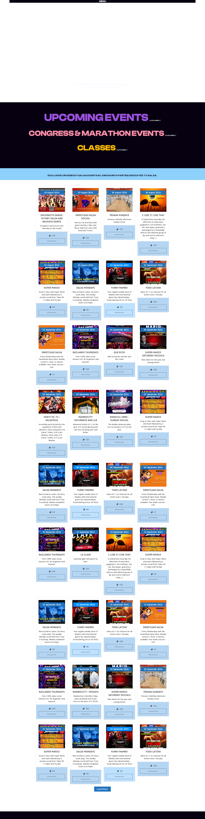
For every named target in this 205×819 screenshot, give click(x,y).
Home (57, 812)
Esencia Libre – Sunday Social (119, 418)
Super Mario (52, 287)
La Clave (86, 554)
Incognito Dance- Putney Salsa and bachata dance (51, 218)
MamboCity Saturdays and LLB (85, 418)
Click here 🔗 (155, 120)
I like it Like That (153, 215)
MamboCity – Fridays (86, 692)
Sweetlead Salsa (52, 352)
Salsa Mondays (85, 287)
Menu (102, 1)
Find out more (51, 241)
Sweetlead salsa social (85, 216)
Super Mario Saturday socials (153, 354)
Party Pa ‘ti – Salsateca (52, 418)
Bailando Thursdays (85, 352)
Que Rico (119, 352)
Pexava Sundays (119, 215)
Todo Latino (153, 287)
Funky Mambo (119, 287)
